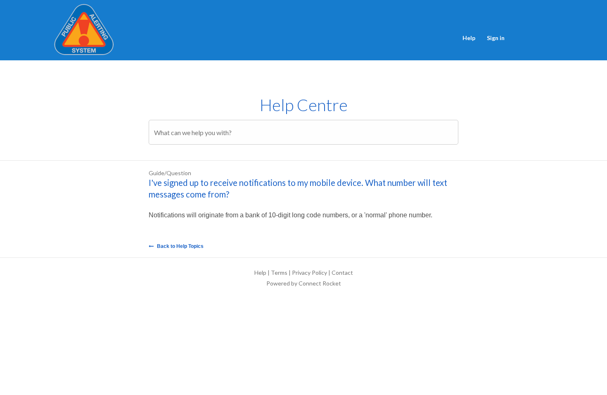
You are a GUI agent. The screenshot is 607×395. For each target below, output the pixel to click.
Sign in (496, 37)
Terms (279, 272)
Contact (342, 272)
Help (468, 37)
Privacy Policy (309, 272)
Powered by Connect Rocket (303, 283)
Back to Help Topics (180, 246)
